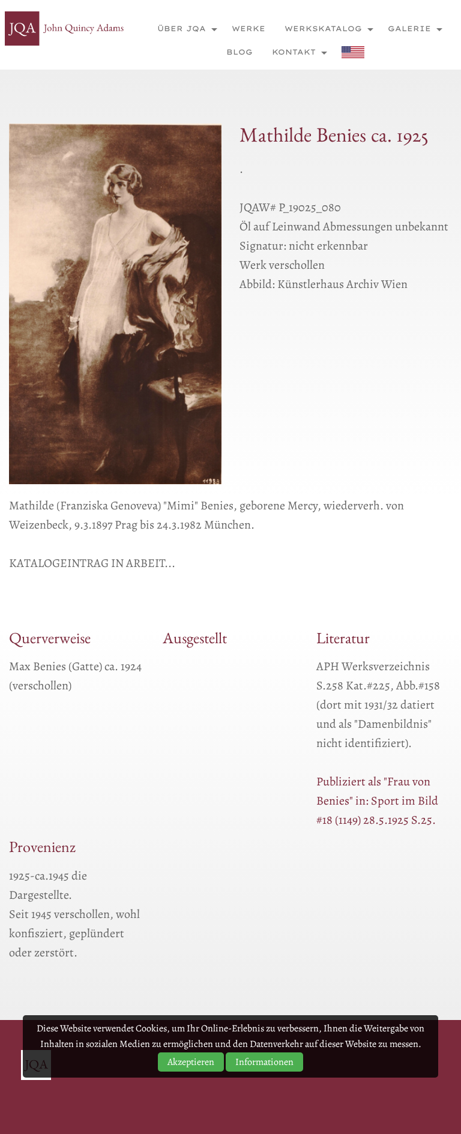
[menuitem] (184, 29)
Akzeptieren (190, 1062)
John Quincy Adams (65, 29)
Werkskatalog (323, 28)
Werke (248, 28)
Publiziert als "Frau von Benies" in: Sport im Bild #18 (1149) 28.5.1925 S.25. (377, 800)
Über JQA (181, 28)
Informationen (264, 1062)
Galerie (409, 28)
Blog (239, 51)
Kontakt (294, 51)
